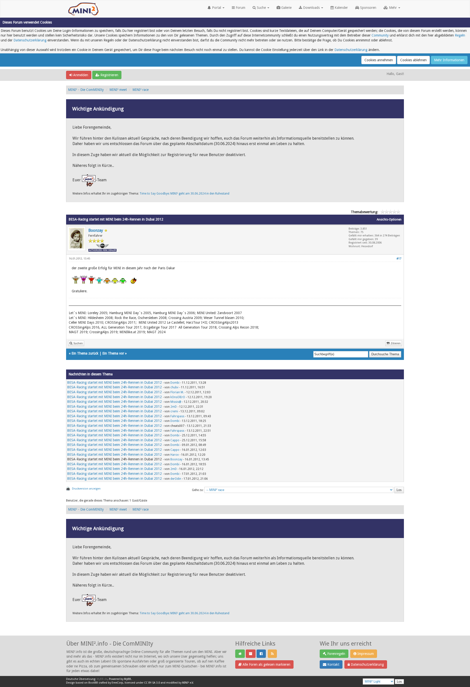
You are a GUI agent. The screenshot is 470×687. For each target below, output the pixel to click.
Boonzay (95, 230)
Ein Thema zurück (84, 353)
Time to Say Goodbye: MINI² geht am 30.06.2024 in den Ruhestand (184, 193)
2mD (173, 406)
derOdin (175, 478)
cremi (174, 411)
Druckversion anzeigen (86, 488)
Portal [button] (216, 8)
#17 (399, 258)
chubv (174, 387)
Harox (174, 454)
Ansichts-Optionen (389, 219)
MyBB (127, 679)
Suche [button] (261, 8)
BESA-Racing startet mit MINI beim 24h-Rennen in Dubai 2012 (114, 382)
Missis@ (175, 402)
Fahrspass (177, 416)
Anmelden (80, 75)
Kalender (341, 8)
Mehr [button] (393, 8)
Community (380, 35)
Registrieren (108, 75)
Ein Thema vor (113, 353)
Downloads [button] (311, 8)
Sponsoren (367, 8)
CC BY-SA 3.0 (152, 682)
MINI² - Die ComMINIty (86, 90)
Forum (240, 8)
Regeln (460, 35)
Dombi (174, 382)
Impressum (365, 654)
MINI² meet (118, 90)
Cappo (174, 440)
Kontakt (332, 664)
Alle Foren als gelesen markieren (266, 664)
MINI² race (140, 90)
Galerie (286, 8)
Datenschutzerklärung (30, 40)
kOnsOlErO (177, 397)
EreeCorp (117, 682)
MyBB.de (102, 679)
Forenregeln (335, 654)
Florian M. (177, 392)
